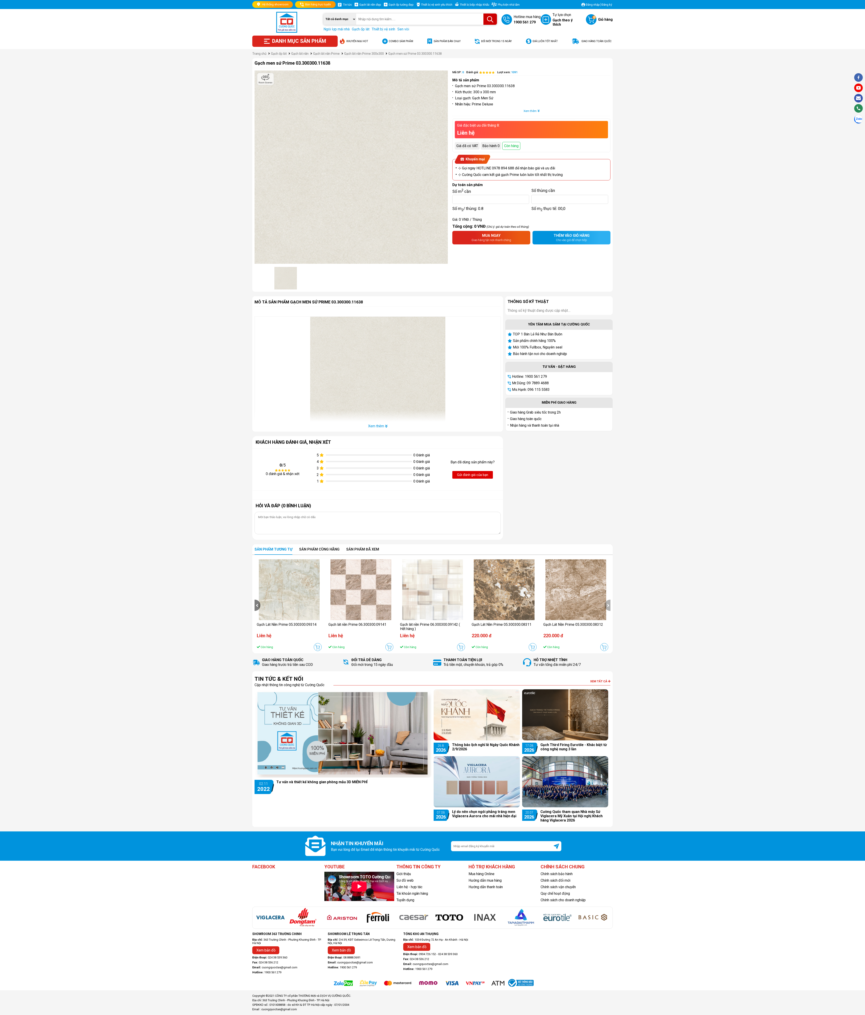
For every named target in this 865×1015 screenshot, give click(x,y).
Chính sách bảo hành (557, 874)
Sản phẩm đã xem (362, 549)
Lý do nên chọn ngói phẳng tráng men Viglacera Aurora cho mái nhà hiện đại (484, 814)
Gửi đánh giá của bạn (472, 475)
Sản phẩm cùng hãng (319, 549)
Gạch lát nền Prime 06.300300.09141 (357, 624)
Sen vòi (403, 29)
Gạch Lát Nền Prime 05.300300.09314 (286, 624)
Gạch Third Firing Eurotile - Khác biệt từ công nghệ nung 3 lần (573, 747)
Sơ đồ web (405, 880)
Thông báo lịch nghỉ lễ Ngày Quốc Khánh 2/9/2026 (485, 747)
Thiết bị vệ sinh (383, 29)
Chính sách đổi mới (555, 880)
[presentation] (257, 605)
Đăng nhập (593, 4)
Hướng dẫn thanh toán (486, 887)
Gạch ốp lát (360, 29)
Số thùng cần (543, 190)
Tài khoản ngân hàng (412, 893)
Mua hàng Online (481, 874)
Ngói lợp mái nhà (336, 29)
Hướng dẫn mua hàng (485, 880)
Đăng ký (606, 4)
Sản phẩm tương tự (273, 549)
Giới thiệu (403, 874)
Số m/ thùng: (467, 208)
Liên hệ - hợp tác (409, 887)
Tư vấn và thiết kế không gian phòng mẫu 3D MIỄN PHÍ (321, 782)
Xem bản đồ (265, 950)
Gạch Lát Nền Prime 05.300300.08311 (501, 624)
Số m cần (461, 190)
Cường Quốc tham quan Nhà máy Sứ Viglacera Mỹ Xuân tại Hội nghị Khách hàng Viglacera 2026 (571, 816)
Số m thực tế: (548, 208)
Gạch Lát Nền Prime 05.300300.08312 (573, 624)
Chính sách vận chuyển (558, 887)
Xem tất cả (599, 681)
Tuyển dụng (405, 900)
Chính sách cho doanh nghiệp (563, 900)
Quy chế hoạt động (555, 893)
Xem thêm (530, 111)
